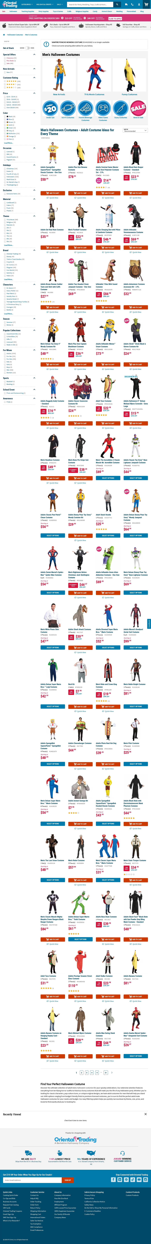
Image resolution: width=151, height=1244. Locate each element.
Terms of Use (89, 1198)
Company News (60, 1217)
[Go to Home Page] (4, 35)
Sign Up (68, 1180)
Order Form (34, 1205)
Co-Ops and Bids (9, 1198)
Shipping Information (38, 1211)
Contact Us (34, 1195)
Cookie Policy (89, 1214)
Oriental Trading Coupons (12, 1211)
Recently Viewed (12, 1114)
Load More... (8, 143)
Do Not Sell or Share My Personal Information (100, 1208)
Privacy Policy (89, 1195)
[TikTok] (132, 1179)
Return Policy (35, 1208)
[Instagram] (145, 1179)
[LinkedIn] (119, 1179)
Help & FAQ (34, 1198)
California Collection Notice (94, 1201)
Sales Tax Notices (36, 1220)
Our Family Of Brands (62, 1214)
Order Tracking (35, 1201)
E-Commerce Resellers (92, 1211)
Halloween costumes (85, 1088)
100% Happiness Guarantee (64, 1211)
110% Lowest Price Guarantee (65, 1208)
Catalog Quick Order (10, 1195)
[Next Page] (112, 1073)
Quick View (53, 198)
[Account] (139, 4)
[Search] (117, 4)
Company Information (62, 1195)
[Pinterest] (126, 1179)
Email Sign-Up (8, 1214)
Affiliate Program (60, 1205)
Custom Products (132, 1195)
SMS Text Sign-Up (9, 1217)
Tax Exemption (35, 1224)
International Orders (37, 1217)
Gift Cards (6, 1208)
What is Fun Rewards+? (11, 1220)
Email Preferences (36, 1230)
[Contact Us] (132, 4)
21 (106, 1072)
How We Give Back (61, 1198)
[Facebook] (113, 1179)
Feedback (149, 624)
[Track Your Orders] (126, 4)
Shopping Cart (35, 1214)
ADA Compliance (36, 1227)
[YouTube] (139, 1179)
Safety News (88, 1205)
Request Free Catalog (11, 1205)
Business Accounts (10, 1201)
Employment (59, 1201)
